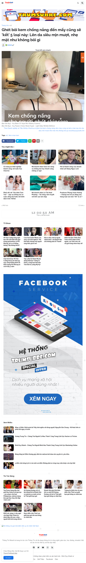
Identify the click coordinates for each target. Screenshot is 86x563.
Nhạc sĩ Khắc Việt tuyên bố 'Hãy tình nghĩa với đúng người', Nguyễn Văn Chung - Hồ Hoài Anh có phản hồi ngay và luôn (47, 428)
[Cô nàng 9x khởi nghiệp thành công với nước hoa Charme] (15, 157)
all (11, 25)
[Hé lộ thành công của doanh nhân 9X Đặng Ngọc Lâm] (71, 157)
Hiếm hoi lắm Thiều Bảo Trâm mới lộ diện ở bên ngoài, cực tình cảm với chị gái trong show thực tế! (73, 240)
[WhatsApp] (30, 141)
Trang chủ (5, 25)
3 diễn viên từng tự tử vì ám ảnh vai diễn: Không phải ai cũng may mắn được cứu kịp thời (45, 463)
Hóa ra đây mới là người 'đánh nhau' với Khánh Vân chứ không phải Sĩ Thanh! (53, 239)
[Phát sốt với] (15, 183)
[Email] (38, 141)
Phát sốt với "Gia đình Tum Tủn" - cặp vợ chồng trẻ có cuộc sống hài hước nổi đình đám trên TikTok (13, 196)
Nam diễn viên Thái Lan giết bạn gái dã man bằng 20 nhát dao (32, 515)
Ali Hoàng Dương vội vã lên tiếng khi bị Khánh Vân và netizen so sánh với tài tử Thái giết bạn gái (32, 493)
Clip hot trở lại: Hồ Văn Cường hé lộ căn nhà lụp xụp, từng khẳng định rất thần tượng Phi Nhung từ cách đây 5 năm (11, 262)
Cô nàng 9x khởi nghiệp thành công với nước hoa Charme (12, 169)
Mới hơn (5, 205)
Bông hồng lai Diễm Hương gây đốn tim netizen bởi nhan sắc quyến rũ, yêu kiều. (42, 454)
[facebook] (34, 547)
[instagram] (47, 547)
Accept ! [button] (8, 558)
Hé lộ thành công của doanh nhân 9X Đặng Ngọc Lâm (70, 168)
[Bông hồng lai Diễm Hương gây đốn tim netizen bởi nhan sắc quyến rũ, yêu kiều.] (8, 456)
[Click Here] (43, 20)
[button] (2, 3)
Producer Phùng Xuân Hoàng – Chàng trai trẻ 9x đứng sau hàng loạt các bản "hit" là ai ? (71, 195)
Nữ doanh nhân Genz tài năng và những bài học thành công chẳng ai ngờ (43, 169)
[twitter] (38, 547)
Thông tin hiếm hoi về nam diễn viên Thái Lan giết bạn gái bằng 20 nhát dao (73, 492)
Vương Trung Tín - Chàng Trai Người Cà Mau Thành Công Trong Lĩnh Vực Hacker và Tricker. (46, 436)
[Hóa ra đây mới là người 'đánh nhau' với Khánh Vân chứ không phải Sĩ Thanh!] (53, 231)
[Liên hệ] (43, 414)
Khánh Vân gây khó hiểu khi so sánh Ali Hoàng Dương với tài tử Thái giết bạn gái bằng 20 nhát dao (52, 493)
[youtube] (43, 547)
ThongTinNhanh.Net (10, 553)
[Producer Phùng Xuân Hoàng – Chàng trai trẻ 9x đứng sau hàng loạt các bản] (71, 183)
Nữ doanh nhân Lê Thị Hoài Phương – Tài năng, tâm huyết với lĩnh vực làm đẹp (43, 195)
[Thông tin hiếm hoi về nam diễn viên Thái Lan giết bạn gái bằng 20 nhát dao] (73, 484)
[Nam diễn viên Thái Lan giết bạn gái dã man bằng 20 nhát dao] (33, 507)
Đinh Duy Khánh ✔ (68, 556)
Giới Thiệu (40, 559)
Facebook (49, 559)
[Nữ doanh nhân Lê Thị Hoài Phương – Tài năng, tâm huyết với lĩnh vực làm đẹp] (43, 183)
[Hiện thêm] (42, 141)
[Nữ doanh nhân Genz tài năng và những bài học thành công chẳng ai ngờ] (43, 157)
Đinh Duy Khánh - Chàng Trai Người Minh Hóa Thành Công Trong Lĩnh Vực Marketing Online (46, 445)
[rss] (52, 547)
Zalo (56, 559)
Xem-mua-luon (14, 135)
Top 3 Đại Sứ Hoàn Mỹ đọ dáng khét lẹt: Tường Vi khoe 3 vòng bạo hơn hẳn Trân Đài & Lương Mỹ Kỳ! (32, 261)
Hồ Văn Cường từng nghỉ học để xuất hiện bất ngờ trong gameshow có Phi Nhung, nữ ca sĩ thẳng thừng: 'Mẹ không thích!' (11, 241)
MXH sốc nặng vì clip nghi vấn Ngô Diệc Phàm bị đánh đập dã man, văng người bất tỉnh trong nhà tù (12, 516)
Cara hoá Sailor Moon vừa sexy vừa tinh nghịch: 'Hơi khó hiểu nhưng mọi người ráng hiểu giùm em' (33, 240)
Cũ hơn (80, 205)
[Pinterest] (34, 141)
